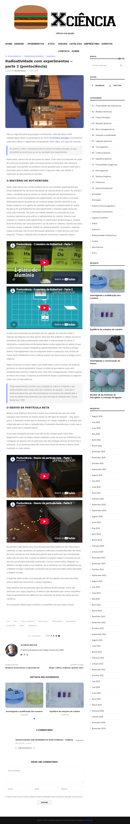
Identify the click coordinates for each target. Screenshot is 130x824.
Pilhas (94, 223)
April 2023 (96, 604)
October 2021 (98, 675)
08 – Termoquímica (100, 147)
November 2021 (98, 669)
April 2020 (96, 699)
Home (8, 43)
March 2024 (97, 540)
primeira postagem (61, 138)
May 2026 (96, 434)
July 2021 (96, 681)
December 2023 (98, 557)
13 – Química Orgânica (101, 176)
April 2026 (96, 440)
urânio (21, 626)
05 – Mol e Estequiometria (103, 129)
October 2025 (98, 463)
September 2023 (99, 575)
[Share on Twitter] (54, 636)
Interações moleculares (102, 211)
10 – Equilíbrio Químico (102, 158)
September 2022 (99, 634)
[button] (9, 701)
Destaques (96, 200)
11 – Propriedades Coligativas (104, 164)
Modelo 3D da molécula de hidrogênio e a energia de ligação (106, 396)
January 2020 (97, 716)
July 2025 (96, 481)
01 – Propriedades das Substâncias (106, 105)
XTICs (51, 43)
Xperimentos (35, 43)
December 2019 (98, 722)
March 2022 (97, 652)
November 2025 (98, 457)
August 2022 (97, 640)
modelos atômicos (27, 621)
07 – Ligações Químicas (102, 141)
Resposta (80, 740)
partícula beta (57, 621)
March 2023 (97, 610)
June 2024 (96, 522)
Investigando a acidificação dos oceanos (24, 711)
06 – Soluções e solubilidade (104, 135)
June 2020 (96, 693)
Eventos (107, 43)
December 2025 (98, 451)
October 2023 (98, 569)
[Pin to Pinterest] (56, 636)
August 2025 (97, 475)
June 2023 (96, 593)
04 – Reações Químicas (101, 123)
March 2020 (97, 705)
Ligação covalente (100, 217)
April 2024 (96, 534)
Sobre (75, 51)
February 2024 (98, 546)
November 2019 (98, 728)
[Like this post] (48, 636)
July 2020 (96, 687)
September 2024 (99, 510)
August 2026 (97, 416)
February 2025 (98, 498)
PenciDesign (89, 820)
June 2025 (96, 487)
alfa (8, 621)
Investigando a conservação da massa (105, 362)
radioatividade (71, 621)
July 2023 (96, 587)
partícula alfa (43, 621)
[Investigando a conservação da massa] (107, 346)
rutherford (11, 626)
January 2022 (97, 663)
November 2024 (98, 504)
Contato (64, 51)
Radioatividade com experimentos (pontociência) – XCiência (44, 740)
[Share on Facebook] (51, 636)
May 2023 (96, 598)
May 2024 (96, 528)
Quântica (96, 229)
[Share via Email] (59, 636)
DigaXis (62, 43)
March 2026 (97, 445)
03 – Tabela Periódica (101, 117)
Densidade (96, 194)
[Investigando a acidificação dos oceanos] (24, 695)
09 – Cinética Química (101, 152)
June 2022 (96, 646)
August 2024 (97, 516)
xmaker (19, 43)
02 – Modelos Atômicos (102, 111)
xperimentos (32, 626)
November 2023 (98, 563)
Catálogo (75, 43)
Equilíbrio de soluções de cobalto (65, 711)
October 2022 (98, 628)
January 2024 (97, 551)
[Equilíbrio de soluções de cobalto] (65, 695)
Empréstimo (92, 43)
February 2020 (98, 710)
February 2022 (98, 657)
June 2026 (96, 428)
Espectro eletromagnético (103, 206)
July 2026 (96, 422)
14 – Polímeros (98, 182)
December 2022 (98, 616)
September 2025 (99, 469)
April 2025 (96, 492)
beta (15, 621)
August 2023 (97, 581)
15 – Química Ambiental (102, 188)
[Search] (123, 58)
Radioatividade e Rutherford (104, 235)
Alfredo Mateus (20, 71)
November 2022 (98, 622)
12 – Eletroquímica (100, 170)
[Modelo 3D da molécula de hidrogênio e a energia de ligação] (107, 380)
